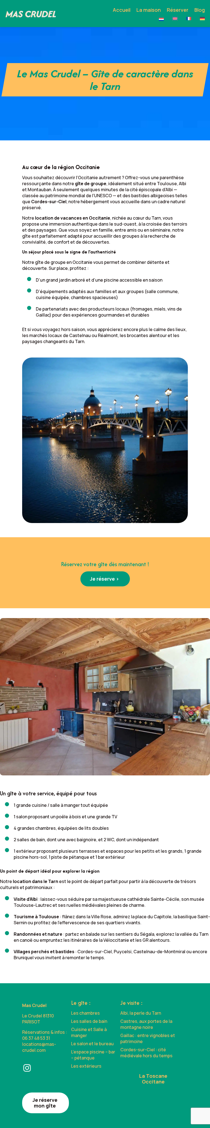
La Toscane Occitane (153, 1079)
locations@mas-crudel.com (39, 1047)
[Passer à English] (175, 18)
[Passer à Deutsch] (202, 18)
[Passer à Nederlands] (161, 19)
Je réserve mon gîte (45, 1103)
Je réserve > (104, 578)
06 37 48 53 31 (36, 1038)
